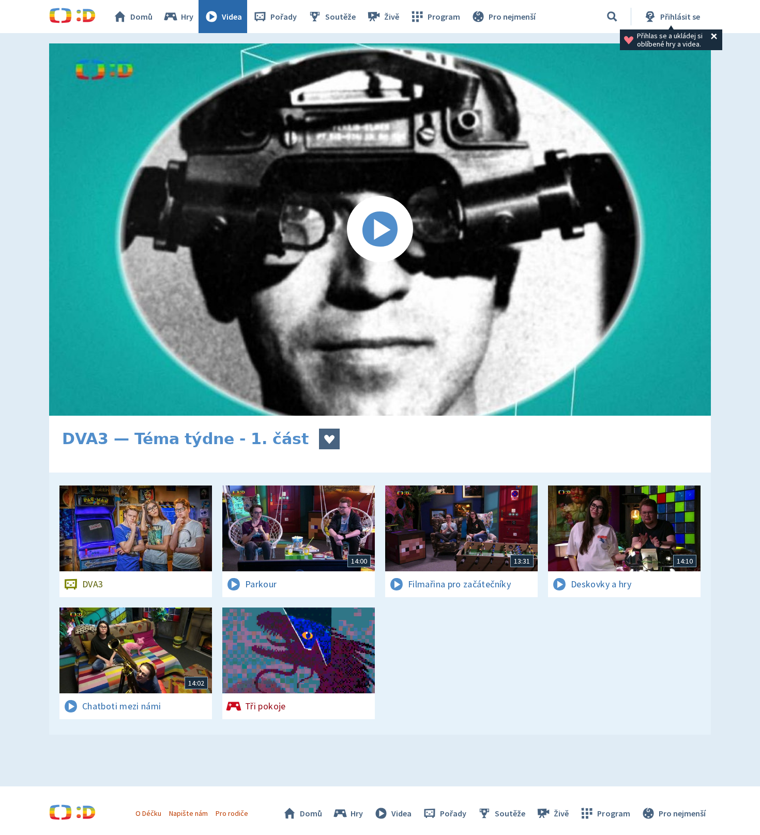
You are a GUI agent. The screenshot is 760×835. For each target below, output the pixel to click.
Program (444, 16)
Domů (141, 16)
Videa (232, 16)
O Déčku (148, 813)
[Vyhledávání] (612, 16)
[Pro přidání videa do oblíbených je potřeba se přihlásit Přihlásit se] (329, 439)
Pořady (283, 16)
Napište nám (188, 813)
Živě (391, 16)
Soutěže (340, 16)
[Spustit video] (380, 229)
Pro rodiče (232, 813)
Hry (187, 16)
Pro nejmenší (512, 16)
